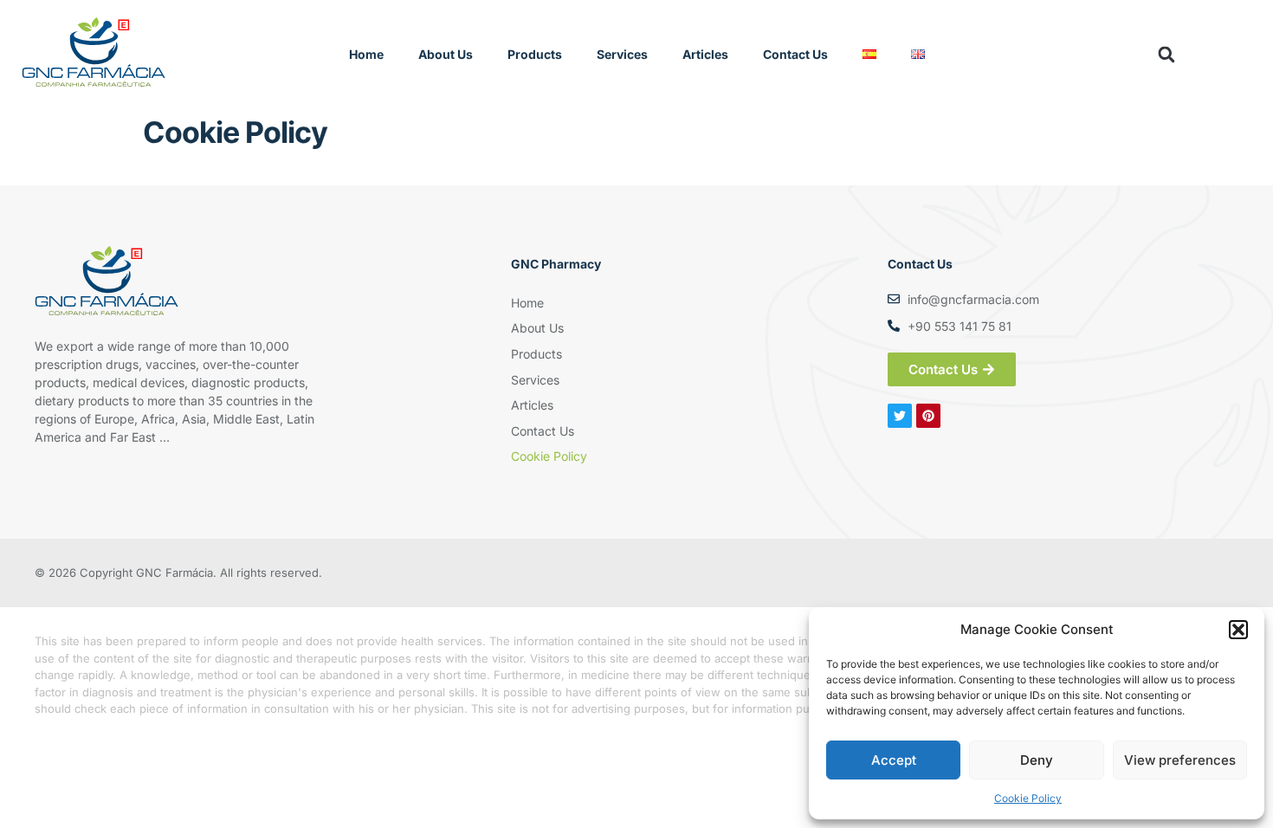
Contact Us (795, 54)
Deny (1036, 760)
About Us (445, 54)
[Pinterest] (928, 416)
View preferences (1180, 760)
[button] (1238, 629)
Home (366, 54)
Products (534, 54)
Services (622, 54)
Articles (705, 54)
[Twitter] (900, 416)
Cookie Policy (1028, 798)
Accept (893, 760)
